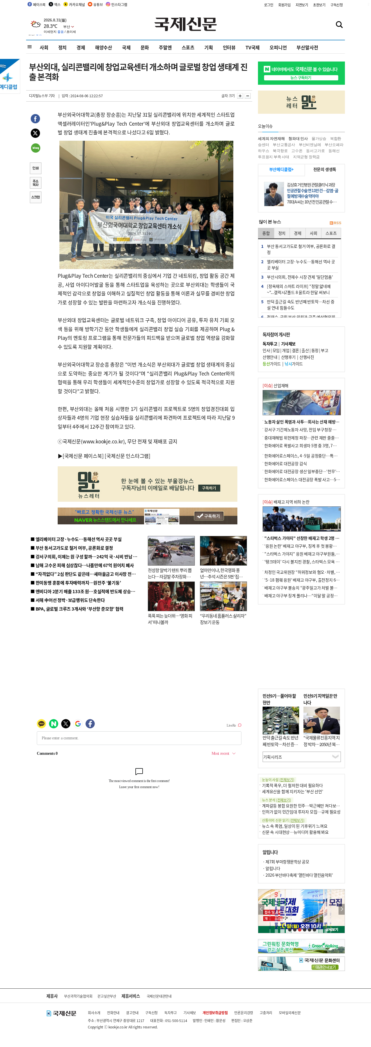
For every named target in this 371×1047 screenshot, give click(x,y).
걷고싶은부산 (106, 996)
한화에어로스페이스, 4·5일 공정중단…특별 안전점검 (308, 455)
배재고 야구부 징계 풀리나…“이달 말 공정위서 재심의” (309, 595)
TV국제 (252, 47)
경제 (81, 47)
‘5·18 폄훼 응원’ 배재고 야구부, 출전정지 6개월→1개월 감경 (314, 580)
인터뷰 (229, 47)
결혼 (295, 350)
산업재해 (275, 385)
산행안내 (270, 357)
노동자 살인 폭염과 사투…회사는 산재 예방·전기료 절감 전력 (314, 422)
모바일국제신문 (290, 1012)
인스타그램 (119, 4)
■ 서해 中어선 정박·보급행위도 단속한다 (67, 600)
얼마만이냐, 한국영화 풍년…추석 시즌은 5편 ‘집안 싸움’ (221, 576)
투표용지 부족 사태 (273, 157)
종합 (266, 233)
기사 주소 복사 (35, 183)
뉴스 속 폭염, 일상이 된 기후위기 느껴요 (294, 826)
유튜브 (98, 4)
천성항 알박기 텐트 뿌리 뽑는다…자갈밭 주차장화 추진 (170, 576)
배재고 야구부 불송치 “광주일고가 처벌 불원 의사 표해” (310, 588)
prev (261, 909)
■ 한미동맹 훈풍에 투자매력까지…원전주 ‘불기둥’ (75, 583)
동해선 (333, 151)
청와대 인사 (298, 138)
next (342, 909)
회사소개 (94, 1012)
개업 (285, 350)
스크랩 (35, 198)
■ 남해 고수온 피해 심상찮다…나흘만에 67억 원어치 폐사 (82, 565)
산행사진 (306, 357)
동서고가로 (315, 151)
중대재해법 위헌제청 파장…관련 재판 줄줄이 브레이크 (309, 438)
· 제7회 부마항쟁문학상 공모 (286, 861)
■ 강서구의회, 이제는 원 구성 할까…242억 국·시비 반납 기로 (85, 556)
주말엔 (165, 47)
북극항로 (280, 151)
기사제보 (189, 1012)
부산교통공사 (284, 144)
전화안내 (113, 1012)
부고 (324, 350)
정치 (62, 47)
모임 (276, 350)
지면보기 (302, 4)
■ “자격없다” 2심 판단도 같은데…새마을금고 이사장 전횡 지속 (87, 574)
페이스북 (39, 4)
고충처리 (266, 1012)
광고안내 (132, 1012)
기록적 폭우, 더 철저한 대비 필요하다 (292, 785)
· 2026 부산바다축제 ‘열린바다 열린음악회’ (298, 875)
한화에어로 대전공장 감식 (285, 463)
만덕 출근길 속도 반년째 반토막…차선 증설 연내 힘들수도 (280, 744)
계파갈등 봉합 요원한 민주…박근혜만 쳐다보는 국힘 (305, 805)
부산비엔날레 (310, 144)
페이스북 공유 (35, 119)
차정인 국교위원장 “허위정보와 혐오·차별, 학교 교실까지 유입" (316, 572)
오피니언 (278, 47)
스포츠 (188, 47)
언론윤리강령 (243, 1012)
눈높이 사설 (278, 779)
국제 (126, 47)
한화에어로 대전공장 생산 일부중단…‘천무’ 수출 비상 (308, 471)
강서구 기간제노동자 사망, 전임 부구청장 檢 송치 (304, 429)
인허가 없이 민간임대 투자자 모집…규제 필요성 (301, 812)
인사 (266, 350)
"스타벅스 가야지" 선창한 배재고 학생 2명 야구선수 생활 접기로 (317, 538)
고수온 (296, 151)
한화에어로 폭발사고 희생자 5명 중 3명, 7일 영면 (304, 445)
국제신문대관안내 (159, 996)
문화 (145, 47)
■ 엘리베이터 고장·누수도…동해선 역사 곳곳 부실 (76, 539)
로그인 (268, 4)
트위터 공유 (35, 134)
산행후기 (288, 357)
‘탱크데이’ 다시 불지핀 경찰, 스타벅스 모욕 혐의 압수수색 (311, 561)
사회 (44, 47)
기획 (208, 47)
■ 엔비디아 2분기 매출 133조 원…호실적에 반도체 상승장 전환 (87, 591)
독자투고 (170, 1012)
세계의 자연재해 (271, 138)
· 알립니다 (271, 868)
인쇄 (35, 169)
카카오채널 (77, 4)
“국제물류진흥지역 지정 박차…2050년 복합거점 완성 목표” (321, 744)
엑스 (57, 4)
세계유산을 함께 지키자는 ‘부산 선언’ (292, 791)
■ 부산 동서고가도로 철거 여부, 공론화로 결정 (71, 548)
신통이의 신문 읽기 (283, 820)
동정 (315, 350)
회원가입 (284, 4)
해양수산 (103, 47)
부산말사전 (307, 47)
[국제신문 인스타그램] (127, 455)
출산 (305, 350)
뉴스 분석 (276, 799)
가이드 (272, 364)
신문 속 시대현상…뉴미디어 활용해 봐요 (295, 832)
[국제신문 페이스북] (83, 455)
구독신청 (336, 4)
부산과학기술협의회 (78, 996)
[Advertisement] (301, 646)
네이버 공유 (35, 148)
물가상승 (319, 138)
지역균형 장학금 (306, 157)
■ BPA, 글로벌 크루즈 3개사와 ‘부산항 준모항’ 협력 (76, 609)
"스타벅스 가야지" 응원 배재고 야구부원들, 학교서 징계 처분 (314, 554)
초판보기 (319, 4)
